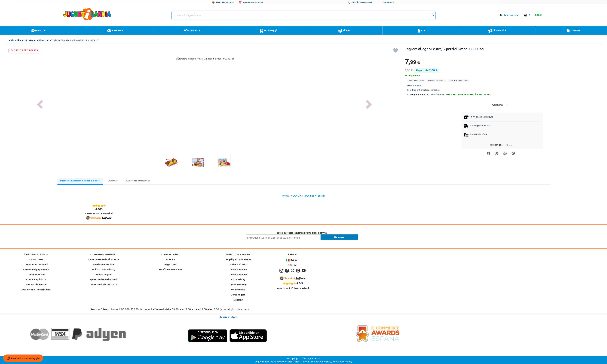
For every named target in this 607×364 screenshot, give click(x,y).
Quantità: (497, 104)
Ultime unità (499, 30)
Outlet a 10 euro (238, 264)
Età (423, 30)
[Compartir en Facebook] (488, 153)
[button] (40, 104)
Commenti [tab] (113, 181)
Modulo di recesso (36, 284)
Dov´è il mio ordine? (170, 269)
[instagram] (282, 271)
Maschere (117, 30)
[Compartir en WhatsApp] (505, 153)
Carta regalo (238, 295)
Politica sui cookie (103, 264)
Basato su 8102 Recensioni (99, 211)
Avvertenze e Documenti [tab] (138, 181)
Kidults (346, 30)
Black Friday (238, 279)
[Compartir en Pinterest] (513, 153)
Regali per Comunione (238, 259)
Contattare (36, 259)
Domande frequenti (36, 264)
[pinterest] (298, 271)
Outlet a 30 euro (238, 274)
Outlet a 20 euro (238, 269)
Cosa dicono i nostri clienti (36, 289)
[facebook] (287, 271)
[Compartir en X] (496, 153)
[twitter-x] (293, 271)
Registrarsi (170, 264)
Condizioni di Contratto (103, 284)
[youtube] (303, 271)
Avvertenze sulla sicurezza (103, 259)
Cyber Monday (238, 284)
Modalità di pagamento (36, 269)
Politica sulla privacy (103, 269)
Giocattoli (40, 30)
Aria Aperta (193, 30)
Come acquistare (36, 279)
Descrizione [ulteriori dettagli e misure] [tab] (80, 181)
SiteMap (238, 300)
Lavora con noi (36, 274)
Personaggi (270, 30)
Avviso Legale (103, 274)
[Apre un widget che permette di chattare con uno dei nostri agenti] (23, 358)
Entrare (170, 259)
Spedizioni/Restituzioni (103, 279)
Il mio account (511, 15)
